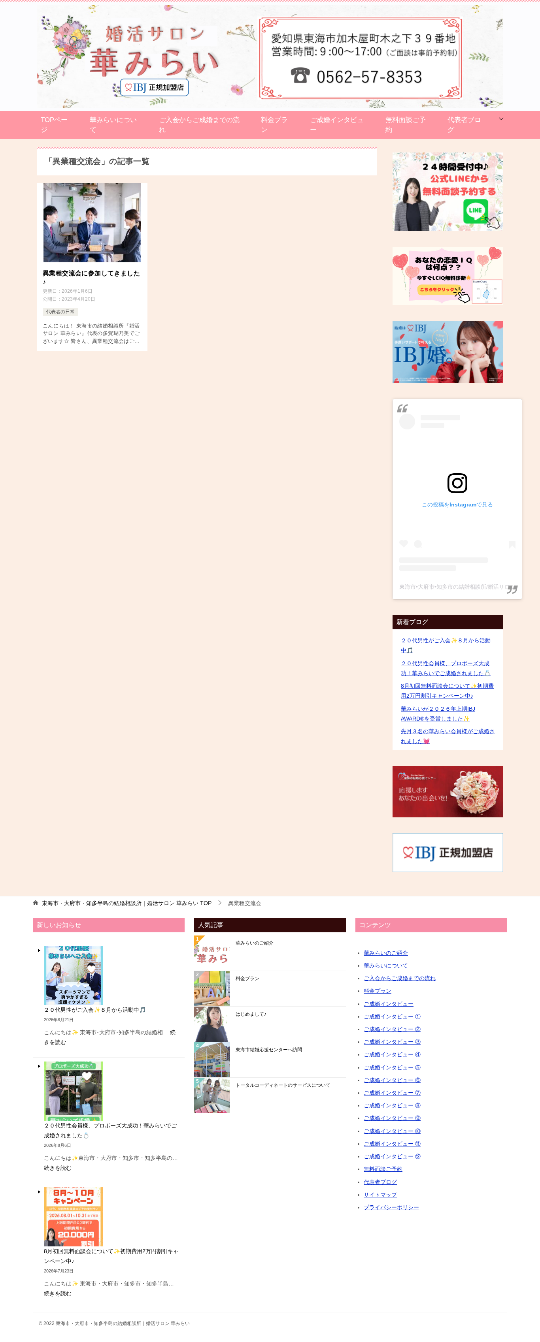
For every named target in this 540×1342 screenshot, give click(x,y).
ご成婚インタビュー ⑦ (392, 1093)
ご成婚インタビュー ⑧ (392, 1105)
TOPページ (54, 125)
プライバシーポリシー (391, 1207)
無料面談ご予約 (405, 125)
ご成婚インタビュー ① (392, 1016)
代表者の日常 (60, 311)
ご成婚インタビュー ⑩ (392, 1131)
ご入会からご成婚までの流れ (199, 125)
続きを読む (58, 1168)
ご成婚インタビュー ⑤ (392, 1067)
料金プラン (274, 125)
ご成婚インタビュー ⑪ (392, 1144)
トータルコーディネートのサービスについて (283, 1085)
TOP (126, 903)
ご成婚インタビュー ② (392, 1029)
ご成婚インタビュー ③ (392, 1042)
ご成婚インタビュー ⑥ (392, 1080)
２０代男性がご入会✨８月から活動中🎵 (95, 1010)
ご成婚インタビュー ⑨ (392, 1118)
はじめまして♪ (251, 1014)
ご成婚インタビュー (337, 125)
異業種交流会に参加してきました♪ (91, 277)
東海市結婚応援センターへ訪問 (269, 1049)
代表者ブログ (464, 125)
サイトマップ (380, 1194)
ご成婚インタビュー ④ (392, 1054)
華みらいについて (113, 125)
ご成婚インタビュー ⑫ (392, 1156)
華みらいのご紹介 (255, 943)
